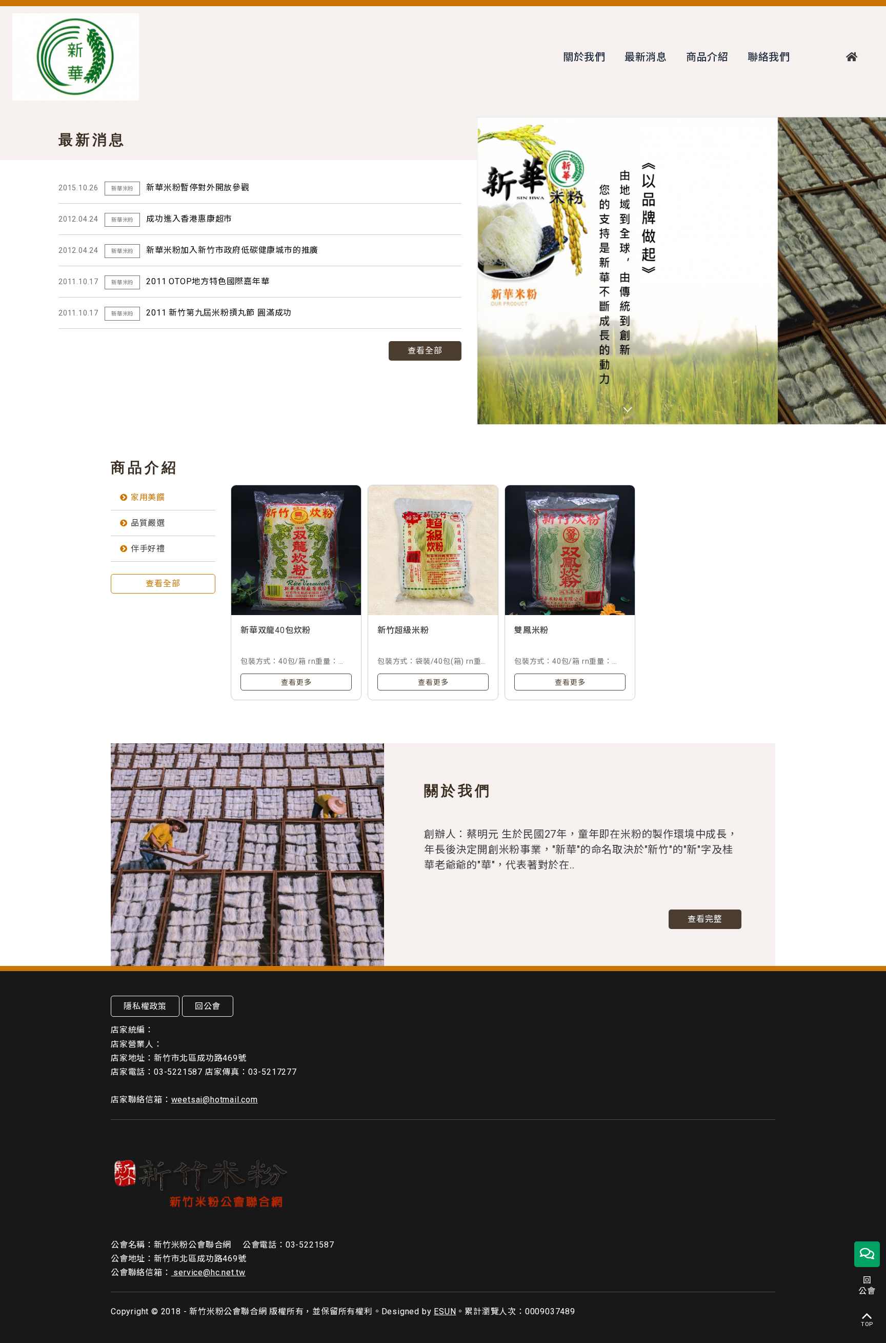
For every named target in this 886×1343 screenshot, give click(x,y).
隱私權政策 (145, 1006)
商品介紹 (707, 57)
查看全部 (425, 351)
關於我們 (584, 57)
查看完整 (705, 919)
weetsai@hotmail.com (214, 1099)
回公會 (207, 1006)
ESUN (445, 1311)
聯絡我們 (769, 57)
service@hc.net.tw (208, 1272)
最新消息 (646, 57)
